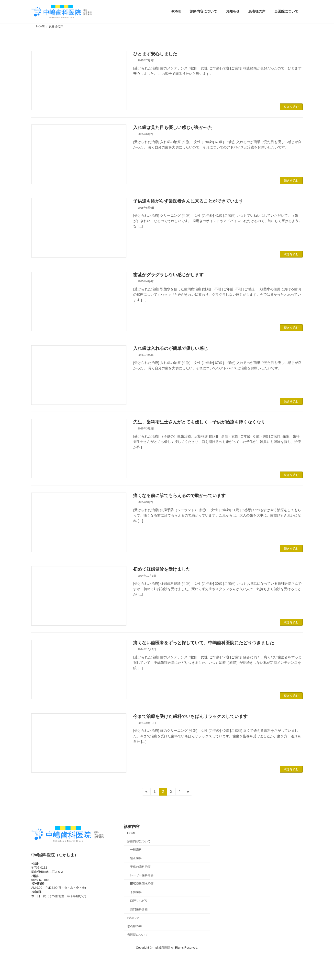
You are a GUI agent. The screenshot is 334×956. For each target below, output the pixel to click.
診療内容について (139, 841)
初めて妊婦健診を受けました (161, 569)
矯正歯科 (136, 858)
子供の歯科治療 (140, 866)
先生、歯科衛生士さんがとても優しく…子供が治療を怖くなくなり (199, 421)
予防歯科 (136, 892)
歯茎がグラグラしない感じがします (168, 274)
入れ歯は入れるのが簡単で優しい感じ (170, 348)
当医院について (137, 934)
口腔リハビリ (139, 900)
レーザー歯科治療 (142, 875)
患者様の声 (134, 926)
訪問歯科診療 (139, 909)
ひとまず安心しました (155, 53)
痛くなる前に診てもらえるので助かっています (179, 495)
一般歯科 (136, 850)
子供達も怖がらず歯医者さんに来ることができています (188, 201)
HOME (131, 833)
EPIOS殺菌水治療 (142, 884)
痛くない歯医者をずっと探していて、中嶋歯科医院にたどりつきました (203, 642)
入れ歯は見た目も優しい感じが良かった (172, 127)
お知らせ (133, 918)
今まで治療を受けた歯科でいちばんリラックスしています (190, 716)
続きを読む (291, 107)
